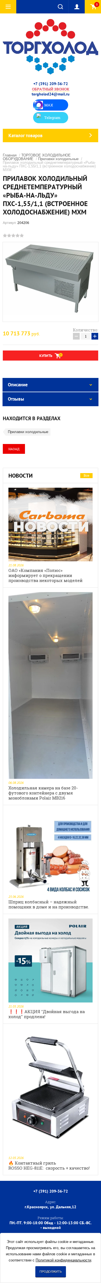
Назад (13, 449)
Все (86, 475)
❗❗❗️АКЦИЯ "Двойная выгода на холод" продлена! (46, 1014)
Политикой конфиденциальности (63, 1260)
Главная (10, 155)
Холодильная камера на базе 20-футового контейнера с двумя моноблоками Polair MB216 (43, 793)
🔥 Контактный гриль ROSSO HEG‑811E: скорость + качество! (49, 1165)
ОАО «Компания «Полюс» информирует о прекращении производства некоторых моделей (45, 575)
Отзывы (16, 399)
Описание (18, 385)
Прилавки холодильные (58, 159)
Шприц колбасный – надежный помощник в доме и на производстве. (48, 904)
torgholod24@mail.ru (51, 94)
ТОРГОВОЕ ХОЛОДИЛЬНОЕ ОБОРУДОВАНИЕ (37, 157)
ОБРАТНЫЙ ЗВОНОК (50, 89)
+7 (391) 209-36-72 (50, 83)
